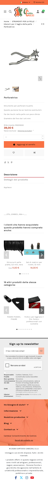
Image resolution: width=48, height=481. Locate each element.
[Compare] (13, 260)
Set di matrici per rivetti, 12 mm (34, 263)
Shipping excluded (25, 131)
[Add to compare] (34, 152)
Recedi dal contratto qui (24, 440)
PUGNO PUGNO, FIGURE (14, 318)
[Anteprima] (17, 260)
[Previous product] (42, 24)
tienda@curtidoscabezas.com (26, 392)
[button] (19, 273)
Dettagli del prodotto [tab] (16, 179)
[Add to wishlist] (13, 152)
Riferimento (9, 125)
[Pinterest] (11, 162)
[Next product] (43, 24)
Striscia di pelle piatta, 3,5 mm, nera (14, 263)
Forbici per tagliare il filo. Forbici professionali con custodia (34, 320)
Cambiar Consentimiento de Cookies (20, 436)
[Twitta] (8, 162)
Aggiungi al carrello (26, 144)
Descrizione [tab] (10, 174)
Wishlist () (39, 2)
